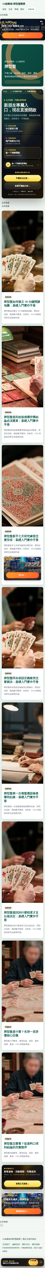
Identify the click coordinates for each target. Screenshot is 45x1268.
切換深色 (31, 9)
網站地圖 (36, 1244)
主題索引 (6, 1244)
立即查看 (33, 1262)
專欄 (16, 9)
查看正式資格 (22, 1184)
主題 (10, 9)
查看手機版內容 (22, 186)
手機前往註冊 (22, 178)
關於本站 (26, 1244)
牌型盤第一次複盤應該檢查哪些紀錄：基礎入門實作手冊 (21, 797)
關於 (22, 9)
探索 (4, 9)
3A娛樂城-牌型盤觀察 (13, 3)
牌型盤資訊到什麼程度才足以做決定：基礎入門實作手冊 (21, 916)
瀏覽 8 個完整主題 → (13, 82)
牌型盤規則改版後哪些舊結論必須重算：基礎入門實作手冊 (21, 420)
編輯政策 (16, 1244)
